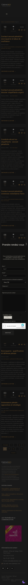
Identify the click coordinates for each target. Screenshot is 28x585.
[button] (23, 582)
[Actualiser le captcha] (21, 315)
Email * (4, 273)
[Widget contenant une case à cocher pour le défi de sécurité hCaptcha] (14, 326)
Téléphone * (5, 286)
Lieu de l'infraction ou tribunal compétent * (12, 279)
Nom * (3, 266)
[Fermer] (26, 244)
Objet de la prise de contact (8, 293)
